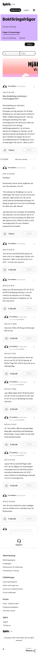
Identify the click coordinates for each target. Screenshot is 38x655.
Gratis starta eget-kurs (10, 585)
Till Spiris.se (7, 625)
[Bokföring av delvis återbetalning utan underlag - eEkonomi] (30, 159)
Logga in (26, 10)
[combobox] (19, 53)
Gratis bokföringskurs (10, 582)
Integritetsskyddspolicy (10, 607)
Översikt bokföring (9, 27)
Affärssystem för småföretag (12, 567)
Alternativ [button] (29, 45)
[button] (34, 86)
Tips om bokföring (9, 38)
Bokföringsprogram (9, 560)
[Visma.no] (9, 4)
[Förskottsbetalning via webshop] (34, 159)
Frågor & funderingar (11, 32)
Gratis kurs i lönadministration (13, 589)
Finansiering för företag (11, 571)
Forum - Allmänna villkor (11, 603)
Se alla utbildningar (9, 592)
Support (5, 622)
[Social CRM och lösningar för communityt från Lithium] (30, 650)
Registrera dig (15, 10)
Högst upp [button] (3, 649)
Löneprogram (7, 563)
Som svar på (17, 319)
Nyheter (22, 38)
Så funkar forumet (9, 611)
